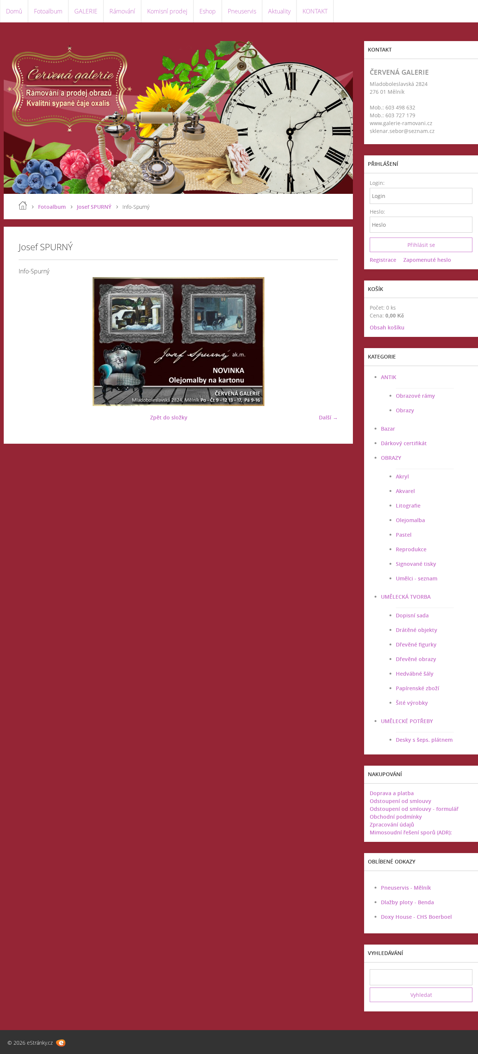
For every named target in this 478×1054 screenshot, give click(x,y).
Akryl (402, 476)
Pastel (404, 534)
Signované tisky (416, 563)
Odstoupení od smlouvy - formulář (414, 808)
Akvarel (405, 491)
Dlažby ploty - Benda (407, 902)
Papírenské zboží (417, 688)
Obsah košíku (387, 327)
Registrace (383, 259)
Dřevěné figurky (416, 644)
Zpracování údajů (392, 824)
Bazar (388, 428)
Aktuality (279, 11)
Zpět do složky (168, 417)
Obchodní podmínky (396, 816)
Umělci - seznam (416, 578)
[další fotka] (325, 341)
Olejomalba (410, 520)
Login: (377, 182)
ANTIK (388, 377)
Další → (328, 417)
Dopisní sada (412, 615)
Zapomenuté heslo (427, 259)
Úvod (23, 205)
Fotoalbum (48, 11)
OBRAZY (391, 457)
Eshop (207, 11)
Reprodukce (411, 549)
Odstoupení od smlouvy (400, 801)
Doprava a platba (392, 793)
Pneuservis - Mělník (406, 887)
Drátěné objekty (416, 629)
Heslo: (377, 211)
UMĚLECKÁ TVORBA (406, 596)
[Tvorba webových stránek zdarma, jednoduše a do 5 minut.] (60, 1043)
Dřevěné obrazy (416, 659)
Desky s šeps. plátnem (424, 739)
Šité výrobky (412, 702)
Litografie (408, 505)
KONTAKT (315, 11)
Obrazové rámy (415, 395)
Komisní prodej (167, 11)
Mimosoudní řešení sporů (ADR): (411, 832)
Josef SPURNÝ (94, 206)
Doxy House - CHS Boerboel (416, 916)
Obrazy (405, 410)
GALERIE (85, 11)
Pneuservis (242, 11)
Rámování (122, 11)
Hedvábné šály (415, 673)
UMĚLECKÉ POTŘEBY (407, 721)
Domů (14, 11)
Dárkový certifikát (404, 443)
